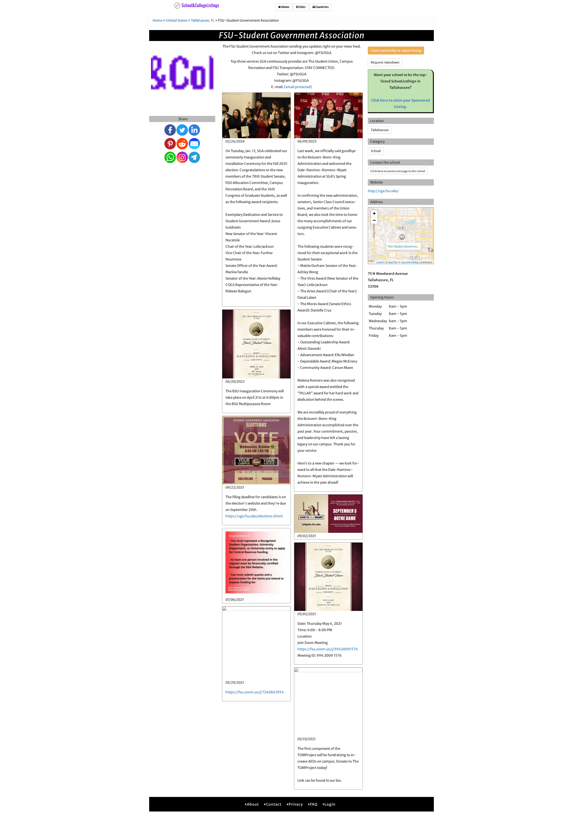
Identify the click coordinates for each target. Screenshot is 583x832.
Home (285, 7)
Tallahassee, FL (203, 20)
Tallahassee (380, 130)
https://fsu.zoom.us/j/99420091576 (327, 649)
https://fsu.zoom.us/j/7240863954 (254, 692)
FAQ (313, 804)
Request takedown (385, 62)
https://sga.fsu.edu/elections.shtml (254, 516)
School (376, 151)
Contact (273, 804)
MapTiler (393, 262)
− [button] (374, 220)
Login (330, 804)
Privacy (296, 804)
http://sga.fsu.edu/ (383, 191)
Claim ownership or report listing (396, 50)
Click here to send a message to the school (397, 171)
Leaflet (380, 262)
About (253, 804)
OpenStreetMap (410, 262)
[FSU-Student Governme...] (402, 237)
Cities (302, 7)
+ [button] (374, 213)
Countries (322, 7)
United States (176, 20)
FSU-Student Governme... (403, 246)
